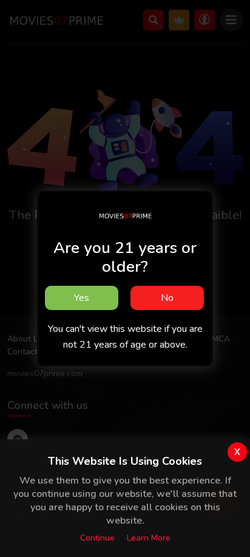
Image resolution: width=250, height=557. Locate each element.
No (167, 298)
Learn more (149, 538)
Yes (81, 298)
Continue (97, 538)
